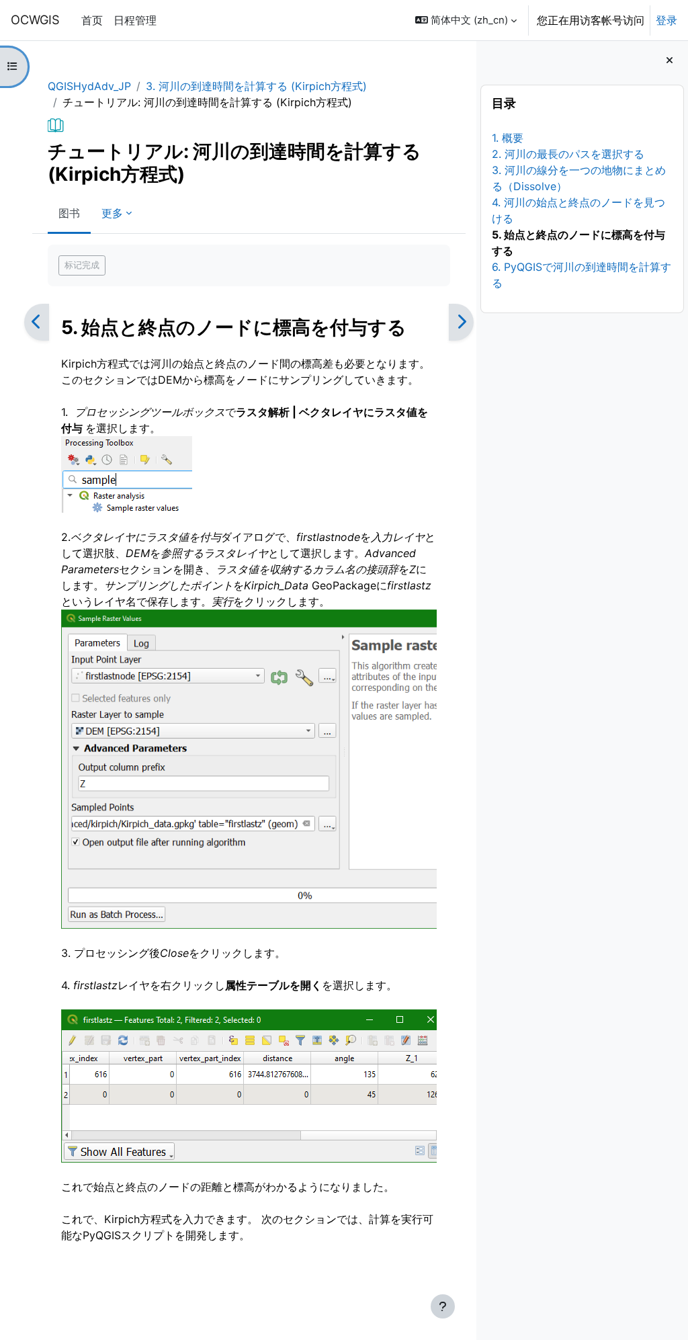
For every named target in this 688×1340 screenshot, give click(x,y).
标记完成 (81, 264)
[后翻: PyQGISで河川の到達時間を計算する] (461, 322)
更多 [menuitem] (112, 213)
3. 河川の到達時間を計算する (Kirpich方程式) (256, 86)
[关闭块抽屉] (669, 60)
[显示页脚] (443, 1306)
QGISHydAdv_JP (89, 86)
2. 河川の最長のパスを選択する (568, 154)
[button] (465, 20)
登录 (666, 20)
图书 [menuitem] (69, 213)
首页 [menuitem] (92, 20)
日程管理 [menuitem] (135, 20)
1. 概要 (507, 137)
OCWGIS (35, 19)
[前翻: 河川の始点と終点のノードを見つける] (36, 322)
